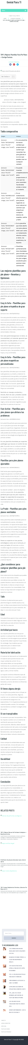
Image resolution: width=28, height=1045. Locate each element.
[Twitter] (19, 5)
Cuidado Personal (14, 62)
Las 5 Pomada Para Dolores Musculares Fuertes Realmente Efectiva (17, 951)
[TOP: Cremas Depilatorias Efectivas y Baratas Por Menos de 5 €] (14, 877)
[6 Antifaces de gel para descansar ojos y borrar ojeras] (14, 849)
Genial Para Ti (14, 2)
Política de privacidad (6, 1032)
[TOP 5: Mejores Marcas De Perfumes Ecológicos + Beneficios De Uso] (14, 822)
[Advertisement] (14, 38)
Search (14, 938)
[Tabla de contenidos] (13, 76)
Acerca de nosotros (5, 1023)
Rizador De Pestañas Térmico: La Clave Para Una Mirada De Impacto (17, 959)
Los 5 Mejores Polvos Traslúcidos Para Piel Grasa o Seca (17, 1004)
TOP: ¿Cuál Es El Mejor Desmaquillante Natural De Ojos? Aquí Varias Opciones (16, 995)
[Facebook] (25, 5)
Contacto (3, 1020)
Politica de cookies (5, 1029)
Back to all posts (14, 16)
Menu (3, 10)
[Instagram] (22, 5)
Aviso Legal (3, 1026)
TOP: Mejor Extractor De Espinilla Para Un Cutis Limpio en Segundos (17, 968)
